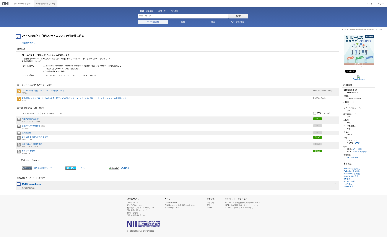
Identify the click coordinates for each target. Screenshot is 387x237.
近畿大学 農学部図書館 (31, 126)
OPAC (317, 119)
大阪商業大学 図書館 (30, 119)
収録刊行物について (135, 205)
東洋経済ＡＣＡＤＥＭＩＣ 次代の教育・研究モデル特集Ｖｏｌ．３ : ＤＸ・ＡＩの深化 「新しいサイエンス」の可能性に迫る (74, 98)
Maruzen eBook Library (322, 91)
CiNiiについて (132, 203)
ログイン (370, 4)
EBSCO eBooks (319, 98)
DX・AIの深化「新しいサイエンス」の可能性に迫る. (43, 91)
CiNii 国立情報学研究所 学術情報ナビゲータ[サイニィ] (6, 3)
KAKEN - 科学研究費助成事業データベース (242, 203)
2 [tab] (362, 66)
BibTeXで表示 (349, 181)
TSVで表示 (347, 184)
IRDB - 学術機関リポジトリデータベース (241, 205)
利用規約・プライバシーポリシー (140, 208)
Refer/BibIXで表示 (350, 176)
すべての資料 (153, 22)
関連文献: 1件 (27, 43)
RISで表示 (347, 179)
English (381, 4)
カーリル (81, 168)
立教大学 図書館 (28, 151)
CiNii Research (171, 203)
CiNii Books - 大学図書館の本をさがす (180, 205)
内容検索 (174, 11)
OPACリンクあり (324, 113)
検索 (238, 16)
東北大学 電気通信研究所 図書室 (35, 137)
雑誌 (213, 22)
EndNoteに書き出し (351, 171)
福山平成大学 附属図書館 (32, 144)
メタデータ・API (172, 208)
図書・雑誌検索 (146, 11)
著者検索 (162, 11)
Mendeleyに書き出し (352, 174)
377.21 (356, 141)
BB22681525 (352, 158)
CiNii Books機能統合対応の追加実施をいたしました (363, 29)
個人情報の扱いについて (137, 210)
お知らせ (210, 203)
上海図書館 (26, 133)
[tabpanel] (359, 50)
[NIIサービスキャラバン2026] (359, 50)
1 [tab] (358, 66)
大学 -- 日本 (357, 149)
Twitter (209, 208)
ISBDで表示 (348, 186)
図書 (183, 22)
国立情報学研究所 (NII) (136, 215)
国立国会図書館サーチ (43, 168)
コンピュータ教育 (359, 152)
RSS (208, 205)
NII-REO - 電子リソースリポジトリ (239, 208)
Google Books (358, 79)
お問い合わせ (132, 213)
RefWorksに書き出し (352, 169)
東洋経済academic (31, 184)
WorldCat (125, 168)
